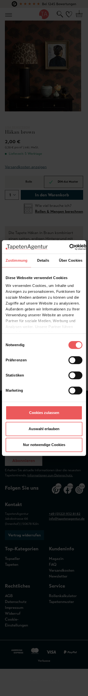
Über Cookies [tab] (70, 260)
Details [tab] (43, 260)
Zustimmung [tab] (16, 260)
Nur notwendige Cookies (44, 445)
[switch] (75, 360)
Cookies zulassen (44, 413)
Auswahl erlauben (44, 429)
